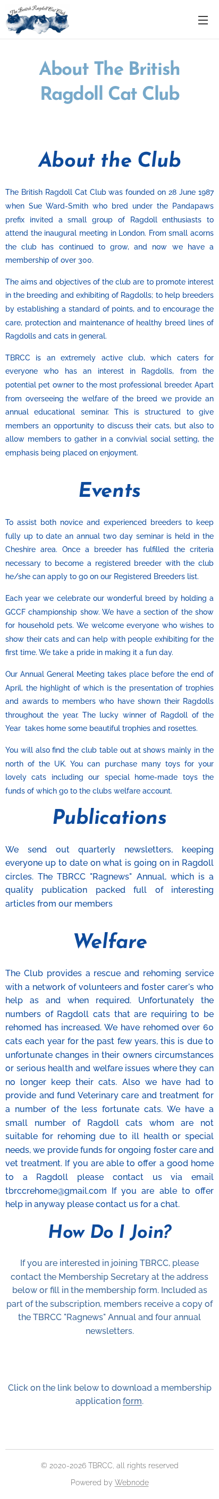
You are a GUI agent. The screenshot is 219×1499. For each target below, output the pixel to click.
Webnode (132, 1482)
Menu (203, 19)
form (132, 1401)
